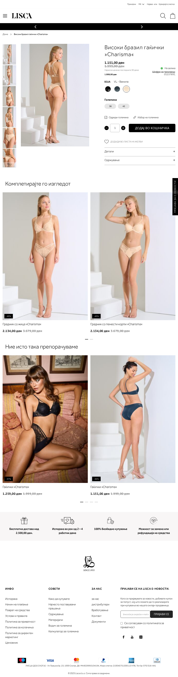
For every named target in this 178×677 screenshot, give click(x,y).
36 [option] (110, 106)
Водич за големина (60, 625)
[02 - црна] (107, 89)
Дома (5, 34)
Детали (109, 151)
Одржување (56, 614)
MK (140, 4)
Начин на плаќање (16, 604)
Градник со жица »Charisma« (22, 324)
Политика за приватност (20, 621)
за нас (95, 598)
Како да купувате (59, 598)
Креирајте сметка (167, 4)
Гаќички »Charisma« (16, 487)
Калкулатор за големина (63, 631)
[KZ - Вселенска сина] (117, 89)
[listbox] (140, 107)
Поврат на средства (17, 610)
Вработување (100, 610)
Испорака (11, 598)
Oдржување (112, 160)
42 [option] (124, 106)
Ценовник (11, 642)
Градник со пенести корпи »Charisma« (116, 324)
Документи (99, 621)
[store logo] (21, 15)
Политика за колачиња (19, 627)
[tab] (139, 151)
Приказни (131, 4)
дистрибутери (100, 604)
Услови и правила (16, 616)
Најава (150, 4)
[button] (10, 75)
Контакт (97, 616)
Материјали (55, 620)
